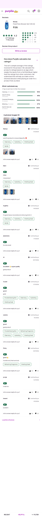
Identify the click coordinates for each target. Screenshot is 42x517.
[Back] (2, 11)
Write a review (21, 51)
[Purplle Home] (9, 11)
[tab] (7, 514)
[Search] (28, 11)
